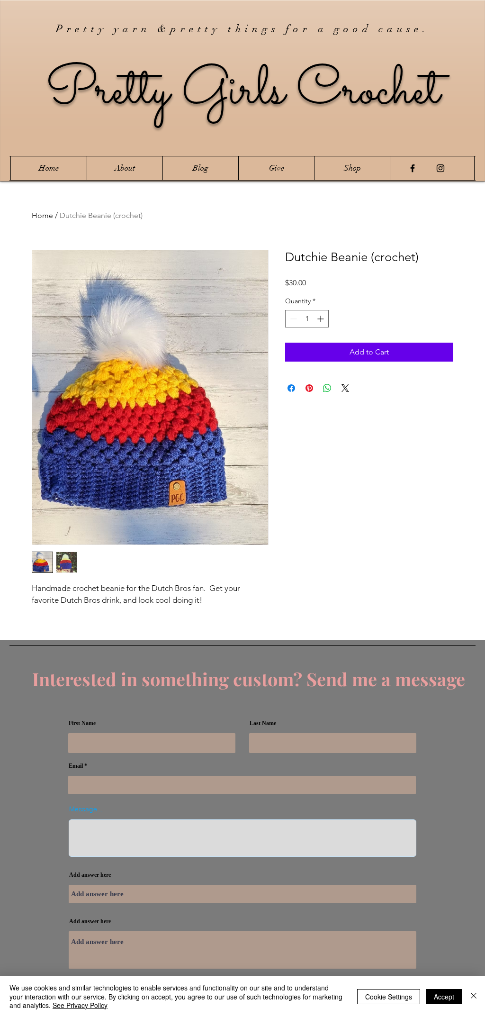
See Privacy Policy (80, 1005)
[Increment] (321, 318)
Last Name (263, 723)
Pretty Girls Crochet (242, 92)
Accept (444, 996)
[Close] (473, 996)
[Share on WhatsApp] (327, 388)
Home (42, 215)
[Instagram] (440, 168)
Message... (86, 809)
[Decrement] (292, 318)
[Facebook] (412, 168)
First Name (82, 723)
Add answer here (90, 875)
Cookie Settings (388, 996)
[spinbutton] (306, 318)
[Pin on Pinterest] (309, 388)
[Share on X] (345, 388)
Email (76, 766)
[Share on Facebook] (291, 388)
